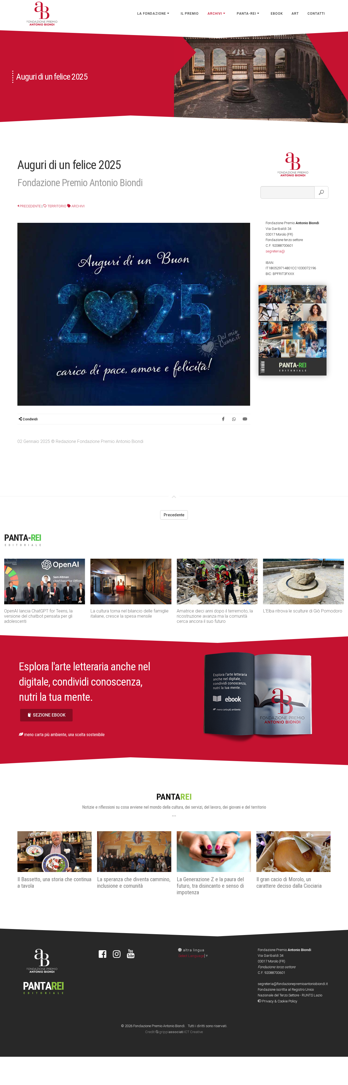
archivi (78, 206)
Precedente (30, 206)
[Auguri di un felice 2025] (133, 314)
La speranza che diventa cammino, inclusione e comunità (133, 882)
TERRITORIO (56, 206)
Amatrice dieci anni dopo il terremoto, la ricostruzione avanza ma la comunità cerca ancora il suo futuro (215, 616)
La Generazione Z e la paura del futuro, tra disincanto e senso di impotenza (210, 886)
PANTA (174, 797)
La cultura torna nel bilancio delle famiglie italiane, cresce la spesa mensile (130, 613)
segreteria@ (275, 251)
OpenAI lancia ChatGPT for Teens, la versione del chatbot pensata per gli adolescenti (38, 616)
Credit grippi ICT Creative (174, 1032)
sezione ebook (49, 715)
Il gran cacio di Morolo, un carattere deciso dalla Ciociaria (289, 882)
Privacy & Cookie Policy (279, 1001)
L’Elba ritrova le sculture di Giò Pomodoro (302, 611)
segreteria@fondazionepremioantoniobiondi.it (293, 984)
